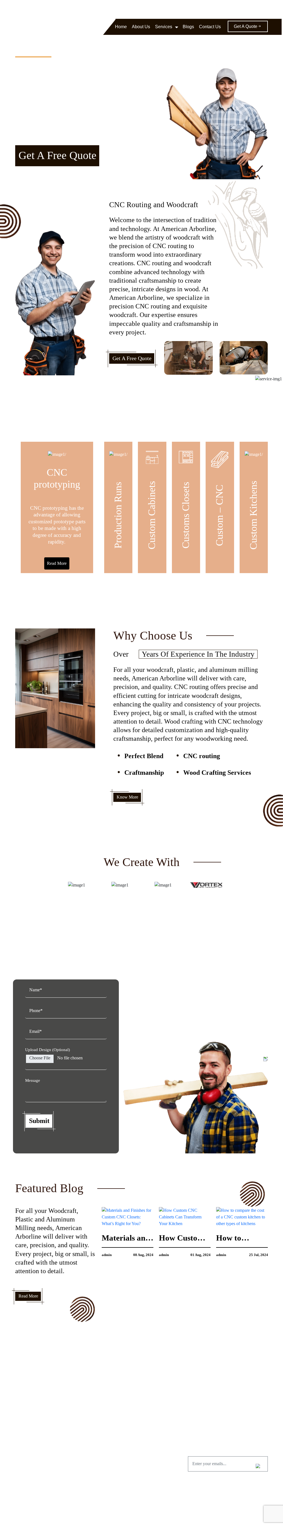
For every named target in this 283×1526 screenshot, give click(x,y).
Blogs (188, 26)
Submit (39, 1120)
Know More (127, 797)
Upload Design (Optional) (47, 1049)
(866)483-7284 (154, 9)
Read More (57, 563)
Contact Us (210, 26)
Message (32, 1080)
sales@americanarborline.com (197, 9)
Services (163, 26)
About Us (141, 26)
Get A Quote (245, 26)
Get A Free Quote (57, 155)
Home (121, 26)
